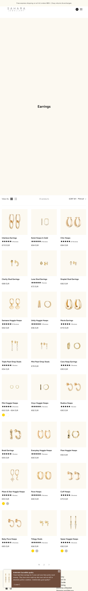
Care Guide (61, 582)
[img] (7, 588)
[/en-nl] (16, 9)
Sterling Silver (7, 415)
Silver (7, 503)
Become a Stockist (64, 588)
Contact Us (61, 579)
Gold (3, 415)
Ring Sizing (60, 585)
